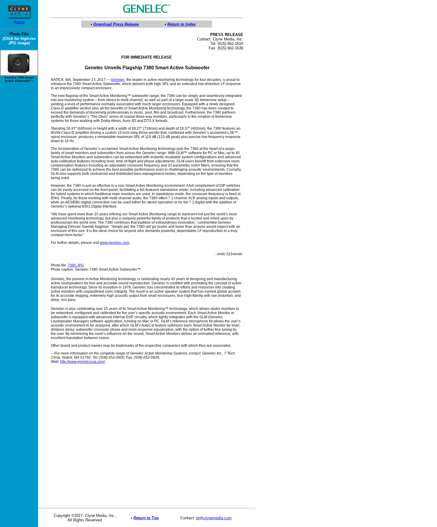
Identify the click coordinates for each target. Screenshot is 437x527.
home (20, 22)
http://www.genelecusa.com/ (82, 362)
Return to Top (146, 518)
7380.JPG (76, 265)
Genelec (118, 80)
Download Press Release (116, 24)
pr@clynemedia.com (214, 518)
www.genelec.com (114, 243)
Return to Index (181, 24)
